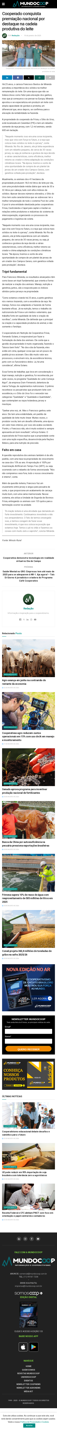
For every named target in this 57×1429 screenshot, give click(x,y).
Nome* (8, 1036)
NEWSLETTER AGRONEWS (28, 1388)
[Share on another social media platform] (50, 77)
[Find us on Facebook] (31, 1239)
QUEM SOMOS (28, 1370)
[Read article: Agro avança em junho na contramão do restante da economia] (28, 658)
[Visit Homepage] (30, 4)
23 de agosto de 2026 (11, 1138)
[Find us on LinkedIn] (19, 1239)
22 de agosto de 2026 (11, 687)
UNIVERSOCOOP (28, 1377)
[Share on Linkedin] (7, 77)
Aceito (29, 1425)
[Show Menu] (3, 4)
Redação (16, 35)
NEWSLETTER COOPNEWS (28, 1384)
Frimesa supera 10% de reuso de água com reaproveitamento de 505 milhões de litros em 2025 (27, 898)
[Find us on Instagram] (25, 1239)
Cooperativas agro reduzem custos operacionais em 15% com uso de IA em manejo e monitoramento (28, 736)
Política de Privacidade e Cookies (34, 1422)
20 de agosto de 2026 (11, 796)
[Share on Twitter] (29, 77)
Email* (8, 1027)
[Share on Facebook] (18, 77)
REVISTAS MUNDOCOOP (28, 1373)
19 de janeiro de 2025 (32, 35)
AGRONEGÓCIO (10, 674)
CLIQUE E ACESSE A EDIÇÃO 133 (28, 1331)
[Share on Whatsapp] (40, 77)
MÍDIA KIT (28, 1391)
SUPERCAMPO (10, 1126)
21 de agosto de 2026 (11, 744)
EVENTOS (28, 1381)
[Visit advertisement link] (28, 987)
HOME (28, 1366)
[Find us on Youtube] (38, 1239)
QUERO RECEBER (29, 1049)
